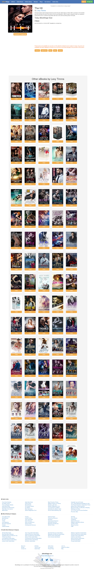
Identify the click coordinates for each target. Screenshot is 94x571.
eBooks (13, 1)
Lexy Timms (41, 10)
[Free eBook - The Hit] (20, 19)
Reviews (36, 1)
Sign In (83, 1)
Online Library (28, 1)
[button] (37, 50)
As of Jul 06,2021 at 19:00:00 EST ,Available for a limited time (48, 23)
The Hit (39, 8)
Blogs (41, 1)
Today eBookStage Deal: (44, 18)
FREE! (37, 21)
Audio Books (20, 1)
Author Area (55, 1)
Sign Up (90, 1)
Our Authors (47, 1)
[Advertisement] (60, 34)
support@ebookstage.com (48, 555)
